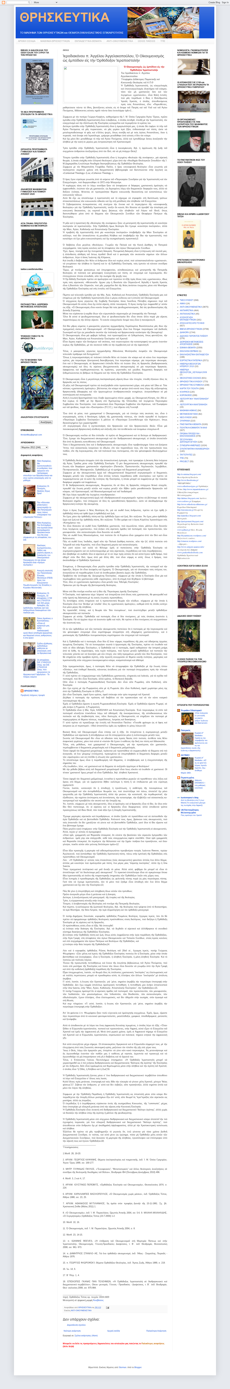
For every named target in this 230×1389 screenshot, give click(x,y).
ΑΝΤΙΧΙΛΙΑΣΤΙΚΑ (187, 314)
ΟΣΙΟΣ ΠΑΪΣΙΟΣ (146, 41)
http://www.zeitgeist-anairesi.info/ (190, 546)
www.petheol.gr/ (184, 529)
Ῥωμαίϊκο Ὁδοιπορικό (191, 710)
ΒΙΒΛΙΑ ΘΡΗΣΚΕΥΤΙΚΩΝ (191, 329)
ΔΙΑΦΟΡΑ (184, 332)
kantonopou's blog (189, 797)
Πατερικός (185, 730)
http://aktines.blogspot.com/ (188, 498)
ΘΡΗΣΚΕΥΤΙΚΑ (31, 691)
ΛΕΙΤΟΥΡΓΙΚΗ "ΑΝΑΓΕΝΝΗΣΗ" (194, 399)
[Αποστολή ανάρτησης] (107, 1307)
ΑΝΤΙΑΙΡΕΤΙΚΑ (186, 310)
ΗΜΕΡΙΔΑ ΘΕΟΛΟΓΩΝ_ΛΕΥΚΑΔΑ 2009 (193, 371)
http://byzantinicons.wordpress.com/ (191, 535)
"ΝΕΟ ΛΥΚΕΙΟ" (186, 300)
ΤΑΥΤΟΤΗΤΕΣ (186, 455)
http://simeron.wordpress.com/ (189, 541)
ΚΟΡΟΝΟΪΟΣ (186, 395)
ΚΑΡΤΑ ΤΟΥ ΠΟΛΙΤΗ (189, 388)
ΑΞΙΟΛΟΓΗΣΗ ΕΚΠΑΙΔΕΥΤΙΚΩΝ (188, 318)
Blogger (137, 1367)
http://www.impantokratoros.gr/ (195, 489)
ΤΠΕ (162, 41)
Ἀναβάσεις (98, 1300)
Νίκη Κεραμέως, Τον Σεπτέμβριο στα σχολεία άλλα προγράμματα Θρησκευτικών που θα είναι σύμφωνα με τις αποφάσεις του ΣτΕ (38, 531)
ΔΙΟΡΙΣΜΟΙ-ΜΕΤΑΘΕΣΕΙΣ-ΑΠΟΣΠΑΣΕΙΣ (192, 343)
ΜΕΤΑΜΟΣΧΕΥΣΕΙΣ (189, 414)
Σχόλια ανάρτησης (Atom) (86, 1335)
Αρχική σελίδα (113, 1331)
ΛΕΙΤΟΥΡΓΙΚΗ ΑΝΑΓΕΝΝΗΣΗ (193, 404)
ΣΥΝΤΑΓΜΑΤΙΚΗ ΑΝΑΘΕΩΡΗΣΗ (194, 449)
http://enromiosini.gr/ (185, 509)
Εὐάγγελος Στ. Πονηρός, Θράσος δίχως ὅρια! (43, 490)
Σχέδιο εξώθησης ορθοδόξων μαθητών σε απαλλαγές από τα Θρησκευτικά (44, 648)
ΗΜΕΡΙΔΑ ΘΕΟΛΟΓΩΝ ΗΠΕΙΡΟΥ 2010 (190, 365)
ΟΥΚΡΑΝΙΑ (185, 421)
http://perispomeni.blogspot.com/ (190, 521)
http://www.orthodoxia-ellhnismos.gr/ (192, 504)
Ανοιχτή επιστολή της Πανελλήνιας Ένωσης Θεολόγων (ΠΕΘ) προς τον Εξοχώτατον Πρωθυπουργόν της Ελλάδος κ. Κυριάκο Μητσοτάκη (38, 579)
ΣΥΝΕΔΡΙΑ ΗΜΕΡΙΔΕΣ (190, 445)
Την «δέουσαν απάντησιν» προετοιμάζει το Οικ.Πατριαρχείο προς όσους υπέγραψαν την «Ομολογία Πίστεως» (37, 509)
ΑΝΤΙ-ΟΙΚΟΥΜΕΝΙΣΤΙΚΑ (120, 41)
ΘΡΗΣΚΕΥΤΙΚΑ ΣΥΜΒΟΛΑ (192, 385)
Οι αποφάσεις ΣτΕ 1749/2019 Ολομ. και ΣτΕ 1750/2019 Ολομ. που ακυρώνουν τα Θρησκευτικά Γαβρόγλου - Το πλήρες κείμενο (37, 668)
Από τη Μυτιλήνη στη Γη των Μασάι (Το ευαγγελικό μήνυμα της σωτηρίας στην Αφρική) (193, 802)
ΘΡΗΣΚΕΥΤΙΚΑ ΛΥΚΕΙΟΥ (191, 381)
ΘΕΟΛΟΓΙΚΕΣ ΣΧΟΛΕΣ (190, 378)
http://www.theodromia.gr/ (187, 480)
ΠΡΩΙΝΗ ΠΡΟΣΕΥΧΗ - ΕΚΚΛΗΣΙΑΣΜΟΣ (190, 434)
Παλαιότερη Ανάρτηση (156, 1331)
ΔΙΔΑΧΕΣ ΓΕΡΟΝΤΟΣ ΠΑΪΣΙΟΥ (194, 336)
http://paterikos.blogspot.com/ (189, 515)
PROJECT (184, 461)
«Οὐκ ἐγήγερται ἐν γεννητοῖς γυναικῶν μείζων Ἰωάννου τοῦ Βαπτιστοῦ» (201, 718)
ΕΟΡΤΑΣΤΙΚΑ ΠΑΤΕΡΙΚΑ (191, 360)
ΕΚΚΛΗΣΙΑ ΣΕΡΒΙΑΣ (189, 351)
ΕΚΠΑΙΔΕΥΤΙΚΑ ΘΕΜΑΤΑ (88, 41)
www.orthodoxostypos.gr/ (187, 486)
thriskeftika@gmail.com (31, 435)
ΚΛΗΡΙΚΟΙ (184, 392)
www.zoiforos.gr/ (184, 501)
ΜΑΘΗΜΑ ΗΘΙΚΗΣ (188, 410)
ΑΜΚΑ (183, 303)
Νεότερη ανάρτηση (72, 1331)
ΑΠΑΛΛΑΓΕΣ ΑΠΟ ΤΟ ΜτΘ (192, 323)
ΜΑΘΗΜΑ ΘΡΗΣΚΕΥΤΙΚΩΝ (55, 41)
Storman (122, 1367)
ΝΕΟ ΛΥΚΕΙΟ (186, 417)
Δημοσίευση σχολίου (76, 1325)
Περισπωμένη (187, 778)
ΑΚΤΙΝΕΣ (185, 755)
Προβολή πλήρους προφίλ (33, 695)
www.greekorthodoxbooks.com (190, 552)
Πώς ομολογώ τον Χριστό (191, 815)
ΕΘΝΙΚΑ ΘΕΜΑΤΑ (188, 347)
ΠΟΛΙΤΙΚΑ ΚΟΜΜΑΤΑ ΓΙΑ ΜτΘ (193, 428)
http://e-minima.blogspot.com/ (189, 474)
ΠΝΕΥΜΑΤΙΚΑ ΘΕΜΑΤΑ (190, 424)
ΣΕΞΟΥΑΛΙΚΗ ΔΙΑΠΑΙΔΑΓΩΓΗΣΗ (188, 440)
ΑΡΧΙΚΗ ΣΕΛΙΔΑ (26, 41)
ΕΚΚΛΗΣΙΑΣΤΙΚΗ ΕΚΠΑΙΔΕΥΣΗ (194, 354)
